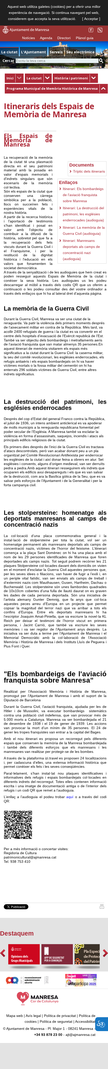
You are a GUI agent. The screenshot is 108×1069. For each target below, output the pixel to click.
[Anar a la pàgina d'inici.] (26, 32)
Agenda (46, 38)
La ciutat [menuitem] (9, 52)
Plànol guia (84, 38)
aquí (69, 797)
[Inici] (101, 907)
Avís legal (33, 1016)
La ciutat (34, 78)
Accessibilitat (85, 1021)
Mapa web (14, 1016)
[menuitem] (14, 78)
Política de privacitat (60, 1016)
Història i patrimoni (71, 78)
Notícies (28, 38)
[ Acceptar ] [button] (91, 19)
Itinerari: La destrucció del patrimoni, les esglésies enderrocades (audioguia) (83, 214)
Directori (64, 38)
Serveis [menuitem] (56, 52)
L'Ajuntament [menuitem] (33, 52)
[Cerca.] (101, 60)
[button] (2, 953)
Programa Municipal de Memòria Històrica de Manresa (52, 88)
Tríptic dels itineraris (89, 171)
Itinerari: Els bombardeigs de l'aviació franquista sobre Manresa (83, 195)
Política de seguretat (56, 1021)
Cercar (8, 60)
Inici (10, 78)
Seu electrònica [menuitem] (80, 52)
